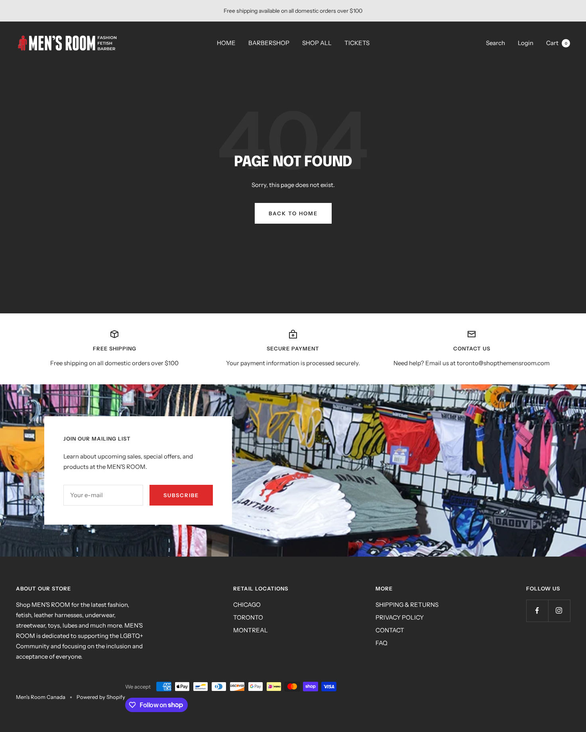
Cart (556, 43)
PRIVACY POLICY (400, 617)
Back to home (293, 213)
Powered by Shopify (101, 697)
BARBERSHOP (268, 43)
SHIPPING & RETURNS (407, 604)
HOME (226, 43)
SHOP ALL (317, 43)
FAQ (381, 643)
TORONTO (248, 617)
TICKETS (357, 43)
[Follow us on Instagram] (559, 611)
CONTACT (390, 630)
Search (495, 43)
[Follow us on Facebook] (537, 611)
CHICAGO (247, 604)
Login (525, 43)
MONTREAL (250, 630)
